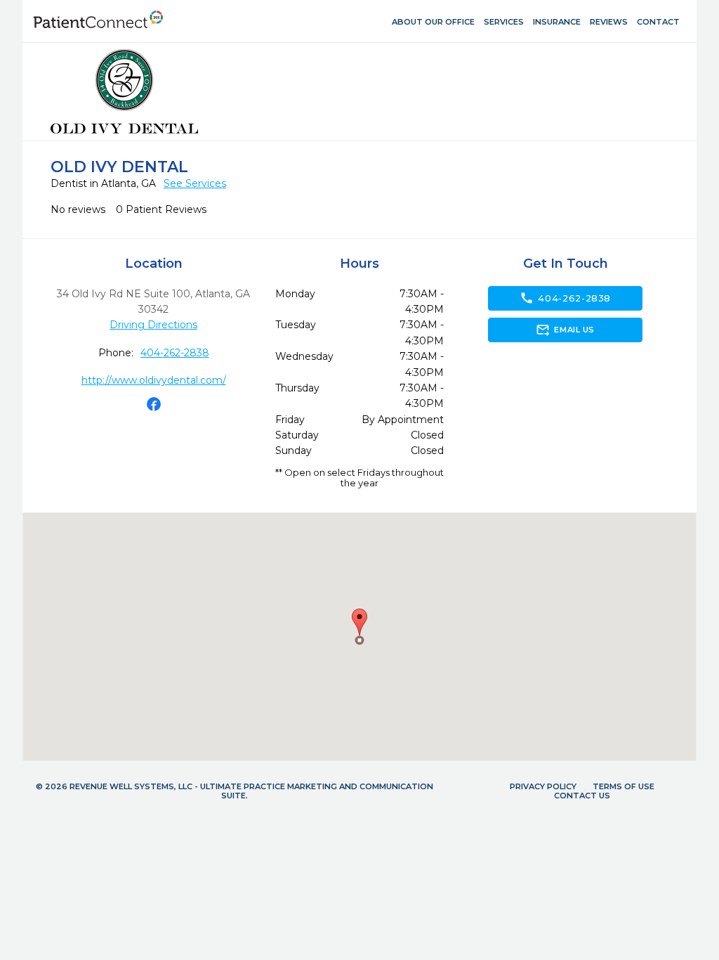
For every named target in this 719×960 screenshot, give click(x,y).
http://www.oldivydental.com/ (153, 380)
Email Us (565, 330)
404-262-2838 (174, 352)
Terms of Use (623, 786)
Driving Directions (153, 324)
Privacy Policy (543, 786)
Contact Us (582, 795)
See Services (195, 183)
